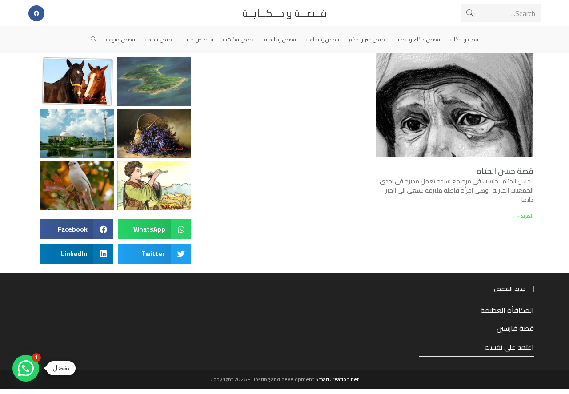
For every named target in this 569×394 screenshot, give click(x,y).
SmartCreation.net (337, 379)
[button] (154, 229)
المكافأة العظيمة (507, 310)
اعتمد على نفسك (509, 347)
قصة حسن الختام (504, 171)
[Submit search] (469, 13)
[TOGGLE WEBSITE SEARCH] (93, 39)
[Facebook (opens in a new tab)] (36, 13)
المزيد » (524, 216)
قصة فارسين (515, 328)
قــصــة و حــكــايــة (284, 13)
